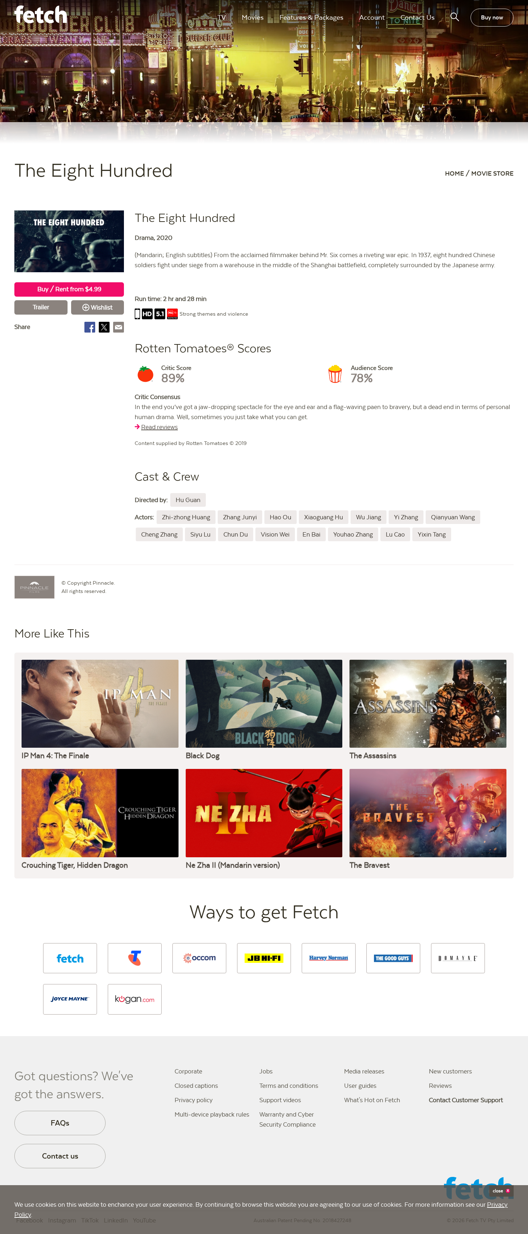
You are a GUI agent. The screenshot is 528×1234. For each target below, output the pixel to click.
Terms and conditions (288, 1085)
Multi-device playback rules (212, 1114)
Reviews (440, 1085)
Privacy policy (194, 1100)
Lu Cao (395, 534)
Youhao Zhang (353, 534)
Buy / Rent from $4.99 (69, 289)
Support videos (280, 1100)
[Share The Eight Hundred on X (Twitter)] (104, 327)
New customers (450, 1071)
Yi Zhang (406, 517)
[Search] (455, 16)
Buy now (492, 17)
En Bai (311, 534)
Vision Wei (275, 534)
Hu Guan (188, 500)
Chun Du (235, 534)
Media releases (364, 1071)
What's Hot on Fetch (372, 1100)
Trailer (41, 307)
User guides (360, 1085)
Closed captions (196, 1085)
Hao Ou (280, 517)
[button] (70, 958)
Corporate (188, 1071)
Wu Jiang (368, 517)
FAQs (60, 1122)
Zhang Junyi (240, 517)
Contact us (60, 1155)
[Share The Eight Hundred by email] (118, 327)
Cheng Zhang (159, 534)
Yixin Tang (432, 534)
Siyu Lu (200, 534)
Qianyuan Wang (453, 517)
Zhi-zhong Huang (186, 517)
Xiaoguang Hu (323, 517)
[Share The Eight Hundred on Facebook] (89, 327)
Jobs (266, 1071)
